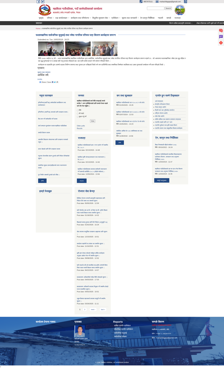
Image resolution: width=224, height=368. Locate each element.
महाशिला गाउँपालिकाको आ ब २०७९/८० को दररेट (130, 112)
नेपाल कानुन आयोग (160, 107)
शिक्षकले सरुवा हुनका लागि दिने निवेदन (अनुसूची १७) (92, 222)
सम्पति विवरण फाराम (44, 133)
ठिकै (80, 110)
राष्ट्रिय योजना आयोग (161, 113)
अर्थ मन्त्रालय (159, 101)
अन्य (42, 181)
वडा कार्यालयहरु (61, 18)
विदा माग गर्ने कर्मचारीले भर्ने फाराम (47, 119)
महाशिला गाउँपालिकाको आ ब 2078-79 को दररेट (130, 121)
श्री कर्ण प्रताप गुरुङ (81, 339)
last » (103, 309)
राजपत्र (178, 18)
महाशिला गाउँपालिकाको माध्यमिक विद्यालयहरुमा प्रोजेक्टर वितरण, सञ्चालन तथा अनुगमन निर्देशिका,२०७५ (168, 156)
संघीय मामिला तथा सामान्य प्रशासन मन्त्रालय (168, 119)
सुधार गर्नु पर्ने (82, 116)
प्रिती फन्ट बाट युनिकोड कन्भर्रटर (164, 110)
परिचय (49, 18)
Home (38, 28)
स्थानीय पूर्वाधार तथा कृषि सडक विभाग (166, 125)
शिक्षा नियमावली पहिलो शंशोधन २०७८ (166, 145)
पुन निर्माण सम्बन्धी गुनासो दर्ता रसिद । (49, 175)
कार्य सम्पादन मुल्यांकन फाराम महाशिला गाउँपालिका (52, 126)
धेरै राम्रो (81, 113)
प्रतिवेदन (114, 18)
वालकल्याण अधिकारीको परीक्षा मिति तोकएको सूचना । (92, 277)
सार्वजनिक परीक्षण (120, 336)
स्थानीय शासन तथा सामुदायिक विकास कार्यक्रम (168, 128)
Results (79, 128)
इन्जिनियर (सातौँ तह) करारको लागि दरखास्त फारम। (53, 112)
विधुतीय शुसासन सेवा (100, 18)
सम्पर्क (168, 18)
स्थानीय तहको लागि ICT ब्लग (163, 122)
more (82, 181)
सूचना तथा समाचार (44, 72)
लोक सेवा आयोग (159, 116)
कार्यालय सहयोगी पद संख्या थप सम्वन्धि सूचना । (91, 244)
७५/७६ (40, 79)
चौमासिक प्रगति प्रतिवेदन (123, 329)
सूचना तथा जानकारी (129, 18)
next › (93, 309)
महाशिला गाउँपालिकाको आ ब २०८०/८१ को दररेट (130, 102)
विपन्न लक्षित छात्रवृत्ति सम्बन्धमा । (174, 23)
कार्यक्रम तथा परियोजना (80, 18)
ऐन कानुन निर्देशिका (147, 18)
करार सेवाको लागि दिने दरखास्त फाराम (49, 149)
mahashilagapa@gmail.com (166, 338)
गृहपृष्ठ (41, 18)
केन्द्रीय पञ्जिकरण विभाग (162, 104)
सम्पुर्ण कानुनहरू (161, 180)
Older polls (81, 126)
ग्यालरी (160, 18)
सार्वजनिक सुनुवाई (120, 333)
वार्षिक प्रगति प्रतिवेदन (122, 326)
